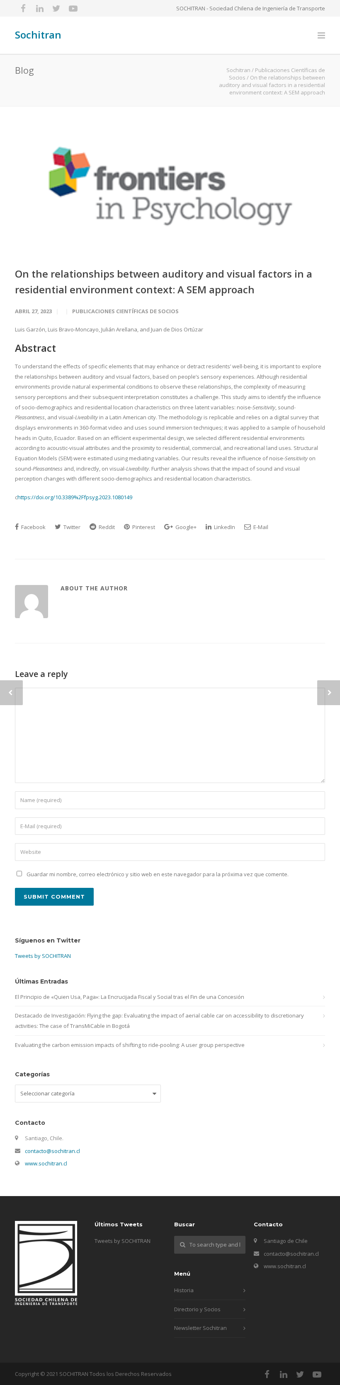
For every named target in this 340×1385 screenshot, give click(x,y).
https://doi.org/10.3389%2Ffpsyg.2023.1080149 (74, 497)
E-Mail (260, 527)
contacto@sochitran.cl (52, 1151)
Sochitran (38, 34)
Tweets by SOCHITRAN (43, 956)
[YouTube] (73, 8)
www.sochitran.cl (46, 1163)
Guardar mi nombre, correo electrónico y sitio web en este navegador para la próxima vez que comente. (158, 874)
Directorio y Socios (197, 1309)
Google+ (185, 527)
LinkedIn (224, 527)
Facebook (33, 527)
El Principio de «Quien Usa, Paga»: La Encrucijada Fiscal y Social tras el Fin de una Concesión (129, 997)
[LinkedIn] (40, 8)
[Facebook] (23, 8)
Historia (184, 1290)
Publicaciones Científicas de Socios (125, 311)
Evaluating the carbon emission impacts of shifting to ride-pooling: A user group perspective (130, 1045)
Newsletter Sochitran (200, 1328)
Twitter (71, 527)
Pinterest (143, 527)
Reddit (106, 527)
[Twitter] (56, 8)
